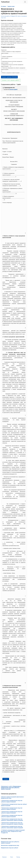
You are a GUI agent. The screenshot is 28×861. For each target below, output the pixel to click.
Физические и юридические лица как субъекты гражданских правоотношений (12, 823)
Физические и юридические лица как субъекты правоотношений (11, 801)
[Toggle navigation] (25, 2)
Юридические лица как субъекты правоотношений (10, 842)
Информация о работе (11, 788)
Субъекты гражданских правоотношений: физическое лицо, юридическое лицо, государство (13, 831)
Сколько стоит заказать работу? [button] (11, 80)
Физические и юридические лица (10, 845)
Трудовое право (11, 6)
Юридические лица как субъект (9, 847)
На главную (3, 6)
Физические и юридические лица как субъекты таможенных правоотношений (12, 819)
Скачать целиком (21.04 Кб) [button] (9, 77)
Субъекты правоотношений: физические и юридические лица (12, 797)
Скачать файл (13, 89)
